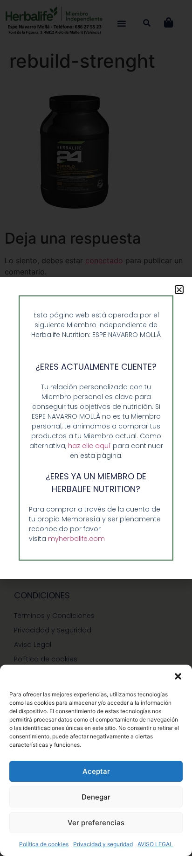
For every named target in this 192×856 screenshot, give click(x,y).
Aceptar (96, 771)
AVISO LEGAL (155, 844)
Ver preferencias (96, 822)
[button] (178, 676)
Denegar (96, 797)
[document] (96, 428)
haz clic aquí (90, 445)
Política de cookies (44, 844)
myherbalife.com (76, 538)
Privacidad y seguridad (103, 844)
